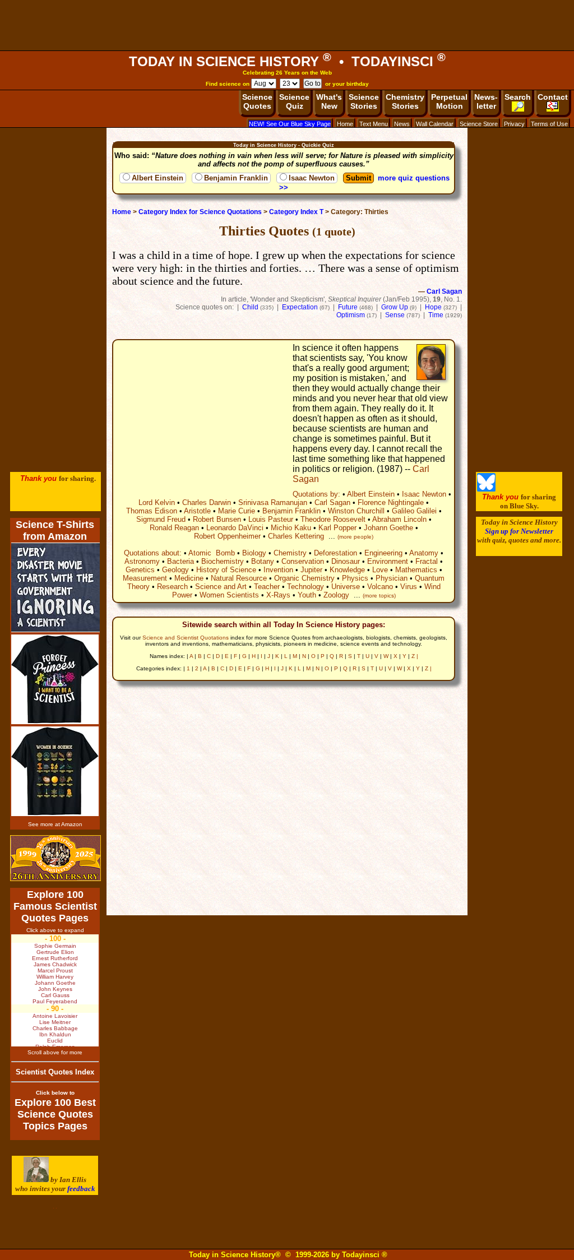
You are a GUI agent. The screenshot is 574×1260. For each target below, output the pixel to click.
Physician (392, 578)
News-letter (486, 101)
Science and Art (221, 586)
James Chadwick (55, 964)
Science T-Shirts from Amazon (55, 530)
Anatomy (423, 553)
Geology (175, 570)
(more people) (355, 537)
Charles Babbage (55, 1028)
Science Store (479, 124)
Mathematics (416, 570)
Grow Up (394, 307)
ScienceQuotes (257, 101)
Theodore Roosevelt (332, 519)
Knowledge (347, 570)
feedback (81, 1188)
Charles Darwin (206, 502)
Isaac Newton (312, 178)
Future (348, 307)
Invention (278, 570)
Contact (553, 96)
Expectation (300, 307)
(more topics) (379, 595)
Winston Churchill (356, 511)
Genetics (140, 570)
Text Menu (373, 124)
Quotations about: (153, 553)
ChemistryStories (405, 101)
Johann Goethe (388, 528)
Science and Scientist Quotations (185, 637)
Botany (262, 561)
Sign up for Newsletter (519, 531)
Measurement (145, 578)
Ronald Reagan (174, 528)
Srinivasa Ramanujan (272, 502)
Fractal (426, 561)
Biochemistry (222, 561)
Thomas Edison (151, 511)
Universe (345, 586)
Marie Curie (236, 511)
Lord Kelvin (156, 502)
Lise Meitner (55, 1022)
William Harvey (54, 977)
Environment (387, 561)
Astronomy (142, 561)
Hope (433, 307)
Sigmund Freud (161, 519)
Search (517, 96)
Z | (414, 656)
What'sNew (329, 101)
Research (172, 586)
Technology (305, 586)
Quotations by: (316, 494)
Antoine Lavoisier (55, 1016)
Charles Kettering (296, 536)
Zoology (336, 595)
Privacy (514, 124)
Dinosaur (345, 561)
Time (435, 315)
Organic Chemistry (304, 578)
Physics (355, 578)
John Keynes (55, 989)
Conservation (302, 561)
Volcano (380, 586)
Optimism (350, 315)
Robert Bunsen (217, 519)
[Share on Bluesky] (486, 489)
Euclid (55, 1040)
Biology (254, 553)
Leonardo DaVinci (234, 528)
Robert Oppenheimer (227, 536)
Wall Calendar (434, 124)
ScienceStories (364, 101)
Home (345, 124)
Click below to (55, 1093)
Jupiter (311, 570)
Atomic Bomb (211, 553)
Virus (408, 586)
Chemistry (290, 553)
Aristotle (197, 511)
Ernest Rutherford (55, 958)
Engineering (383, 553)
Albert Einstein (157, 178)
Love (380, 570)
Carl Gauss (55, 995)
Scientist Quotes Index (55, 1072)
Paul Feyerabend (55, 1001)
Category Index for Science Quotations (200, 212)
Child (250, 307)
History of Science (226, 570)
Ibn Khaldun (55, 1034)
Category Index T (296, 212)
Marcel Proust (55, 970)
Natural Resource (239, 578)
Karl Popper (337, 528)
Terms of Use (549, 124)
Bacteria (180, 561)
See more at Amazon (55, 824)
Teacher (267, 586)
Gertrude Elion (55, 952)
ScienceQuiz (294, 101)
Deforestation (335, 553)
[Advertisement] (287, 25)
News (402, 124)
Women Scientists (229, 595)
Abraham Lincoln (399, 519)
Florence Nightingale (391, 502)
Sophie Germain (55, 946)
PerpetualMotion (449, 101)
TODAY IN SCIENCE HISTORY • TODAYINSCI (287, 61)
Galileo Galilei (414, 511)
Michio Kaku (291, 528)
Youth (307, 595)
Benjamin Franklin (236, 178)
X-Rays (278, 595)
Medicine (188, 578)
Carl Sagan (444, 291)
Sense (395, 315)
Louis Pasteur (270, 519)
